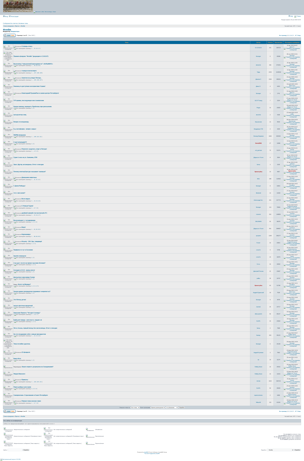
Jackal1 (258, 306)
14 (39, 201)
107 (41, 80)
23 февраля (26, 352)
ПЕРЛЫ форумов (20, 135)
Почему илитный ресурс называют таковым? (30, 171)
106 (38, 80)
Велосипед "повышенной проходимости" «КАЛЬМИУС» (33, 64)
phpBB (146, 452)
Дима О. (292, 47)
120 (38, 381)
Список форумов (9, 26)
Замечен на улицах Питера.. (31, 78)
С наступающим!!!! (20, 142)
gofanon (292, 164)
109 (35, 136)
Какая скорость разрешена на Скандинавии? (37, 367)
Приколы (25, 380)
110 (38, 136)
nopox (292, 256)
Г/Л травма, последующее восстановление (29, 100)
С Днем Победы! (19, 186)
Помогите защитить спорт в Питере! (34, 149)
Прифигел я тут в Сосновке (23, 250)
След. (299, 35)
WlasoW (258, 402)
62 (37, 229)
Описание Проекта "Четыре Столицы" (27, 313)
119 (35, 381)
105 (35, 80)
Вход (6, 16)
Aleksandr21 (258, 314)
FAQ (291, 16)
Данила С (258, 79)
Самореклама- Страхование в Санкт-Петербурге (31, 395)
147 (35, 72)
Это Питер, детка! (20, 299)
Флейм (23, 26)
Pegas (258, 107)
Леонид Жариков (258, 136)
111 (40, 136)
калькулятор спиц (20, 115)
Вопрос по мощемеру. (21, 122)
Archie (258, 381)
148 (38, 72)
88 (34, 236)
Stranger (258, 56)
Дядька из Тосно (292, 100)
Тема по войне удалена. (22, 344)
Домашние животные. (29, 177)
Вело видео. (26, 199)
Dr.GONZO (258, 47)
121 (41, 381)
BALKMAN (258, 221)
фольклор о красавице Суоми (24, 277)
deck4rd (258, 114)
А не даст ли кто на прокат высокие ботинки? (29, 263)
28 (34, 65)
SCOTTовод (258, 100)
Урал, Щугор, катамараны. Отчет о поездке (29, 164)
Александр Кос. (258, 200)
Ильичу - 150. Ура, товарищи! (32, 241)
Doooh (292, 149)
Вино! (24, 227)
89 (37, 236)
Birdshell (258, 193)
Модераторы (15, 31)
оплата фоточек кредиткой (23, 306)
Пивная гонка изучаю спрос (31, 401)
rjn (258, 359)
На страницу (283, 35)
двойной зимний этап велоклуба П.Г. (34, 213)
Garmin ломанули (20, 256)
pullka (292, 114)
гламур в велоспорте (29, 71)
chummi (258, 214)
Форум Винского (19, 374)
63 (39, 229)
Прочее (17, 26)
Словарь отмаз (27, 46)
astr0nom (292, 228)
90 (39, 236)
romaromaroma (292, 249)
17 (39, 48)
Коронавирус (26, 234)
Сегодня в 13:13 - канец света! (24, 270)
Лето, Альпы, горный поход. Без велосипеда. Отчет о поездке (35, 328)
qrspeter (292, 142)
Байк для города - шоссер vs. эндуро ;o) (28, 320)
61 (34, 229)
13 (39, 179)
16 (37, 48)
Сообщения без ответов (10, 23)
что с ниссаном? (19, 193)
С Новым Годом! (27, 206)
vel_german (258, 150)
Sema (258, 164)
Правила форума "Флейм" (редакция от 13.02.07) (31, 56)
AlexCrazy (292, 85)
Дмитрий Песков (258, 271)
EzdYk (258, 321)
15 (34, 48)
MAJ (258, 178)
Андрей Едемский (258, 292)
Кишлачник (258, 122)
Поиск (299, 16)
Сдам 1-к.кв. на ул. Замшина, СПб (25, 157)
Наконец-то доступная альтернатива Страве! (29, 86)
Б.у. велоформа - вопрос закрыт (25, 129)
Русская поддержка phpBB (152, 453)
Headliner (292, 185)
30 (39, 65)
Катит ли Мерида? (24, 284)
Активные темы (23, 23)
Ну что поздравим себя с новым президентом (30, 334)
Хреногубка (258, 171)
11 (34, 179)
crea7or (258, 250)
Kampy (258, 335)
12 (36, 179)
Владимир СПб (258, 129)
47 (296, 35)
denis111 (258, 65)
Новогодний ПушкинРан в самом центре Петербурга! (40, 93)
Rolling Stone (292, 334)
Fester (258, 242)
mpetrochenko (258, 395)
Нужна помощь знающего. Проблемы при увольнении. (33, 106)
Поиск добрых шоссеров (22, 387)
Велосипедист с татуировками (24, 220)
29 (37, 65)
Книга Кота (17, 358)
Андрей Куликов (292, 206)
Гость (258, 264)
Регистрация (14, 16)
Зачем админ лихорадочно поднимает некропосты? (32, 291)
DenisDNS (258, 143)
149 (41, 72)
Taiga (258, 72)
